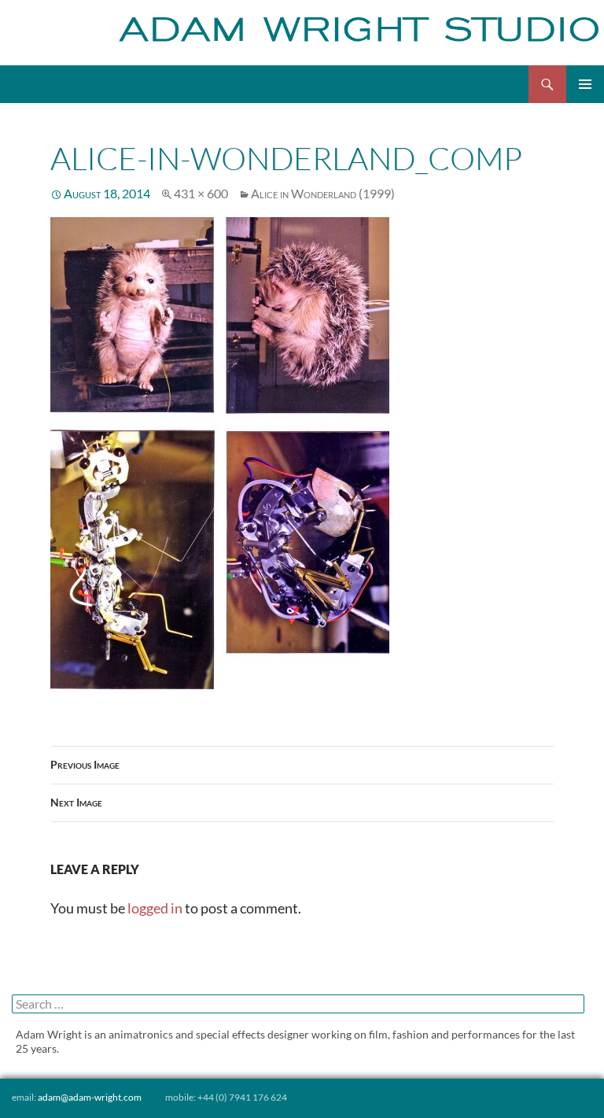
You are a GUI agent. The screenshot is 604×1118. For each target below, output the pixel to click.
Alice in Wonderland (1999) (323, 193)
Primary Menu (585, 84)
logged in (154, 908)
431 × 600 (201, 193)
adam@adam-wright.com (90, 1097)
